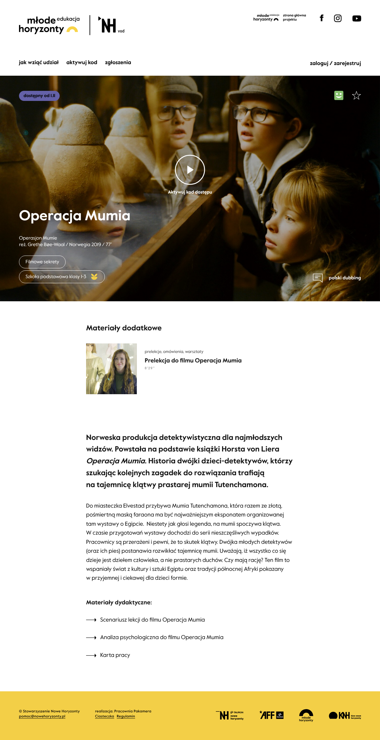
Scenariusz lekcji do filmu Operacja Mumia (153, 620)
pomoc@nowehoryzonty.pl (42, 716)
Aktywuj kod (81, 62)
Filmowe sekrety (42, 262)
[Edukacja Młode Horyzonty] (280, 18)
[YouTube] (355, 22)
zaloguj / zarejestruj (335, 63)
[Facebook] (321, 22)
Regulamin (126, 716)
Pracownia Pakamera (132, 711)
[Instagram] (337, 22)
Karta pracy (115, 655)
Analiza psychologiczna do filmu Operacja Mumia (162, 637)
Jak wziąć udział (39, 62)
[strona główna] (86, 25)
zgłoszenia (118, 62)
